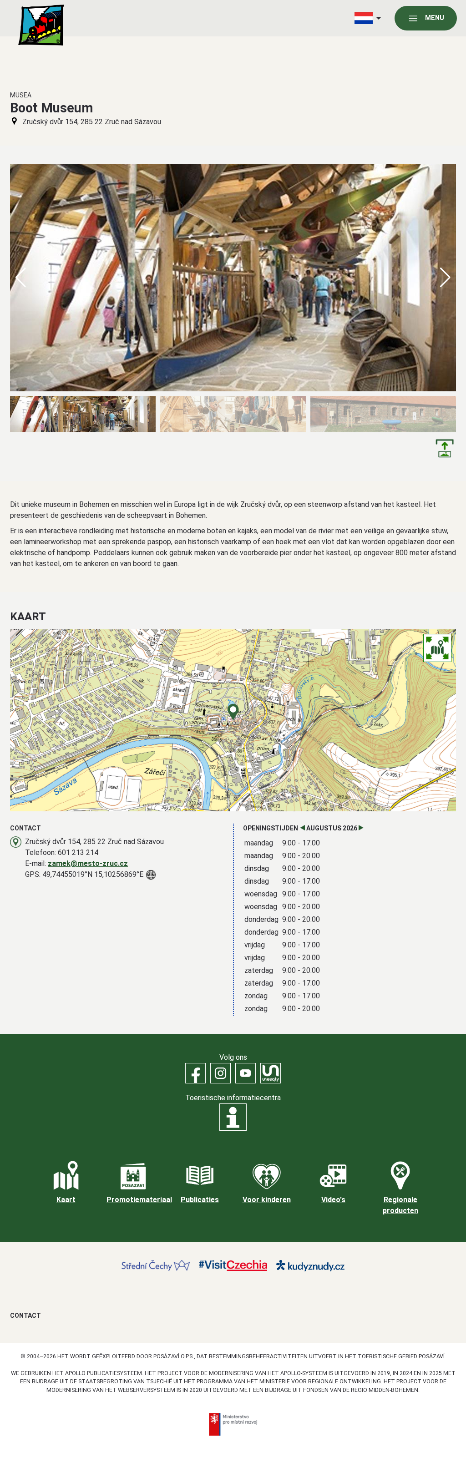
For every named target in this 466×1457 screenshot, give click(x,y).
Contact (25, 1315)
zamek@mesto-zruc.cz (88, 863)
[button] (445, 278)
